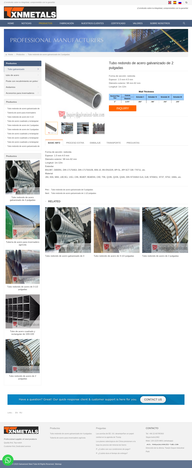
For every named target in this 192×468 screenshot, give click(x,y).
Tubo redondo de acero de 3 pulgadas (23, 129)
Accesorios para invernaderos (20, 93)
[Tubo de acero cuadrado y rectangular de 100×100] (23, 312)
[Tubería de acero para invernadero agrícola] (23, 223)
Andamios (10, 87)
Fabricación (67, 23)
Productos (45, 23)
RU (21, 413)
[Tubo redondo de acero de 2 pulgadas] (23, 357)
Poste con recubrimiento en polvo (22, 81)
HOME (11, 23)
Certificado (118, 23)
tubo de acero (12, 75)
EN (16, 413)
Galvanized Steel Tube (28, 464)
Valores (137, 23)
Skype (186, 2)
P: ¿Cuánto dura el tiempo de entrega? (112, 453)
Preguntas (101, 428)
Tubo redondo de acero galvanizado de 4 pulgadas (71, 434)
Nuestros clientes (92, 23)
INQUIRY (122, 108)
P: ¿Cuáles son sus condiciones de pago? (113, 449)
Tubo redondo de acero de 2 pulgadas (23, 125)
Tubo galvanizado (16, 69)
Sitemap (58, 464)
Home (10, 54)
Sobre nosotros (160, 23)
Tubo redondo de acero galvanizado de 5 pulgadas (72, 190)
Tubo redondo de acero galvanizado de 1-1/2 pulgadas (73, 193)
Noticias (26, 23)
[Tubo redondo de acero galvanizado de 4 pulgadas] (23, 178)
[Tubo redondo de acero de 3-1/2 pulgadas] (23, 267)
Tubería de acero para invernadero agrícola (68, 438)
